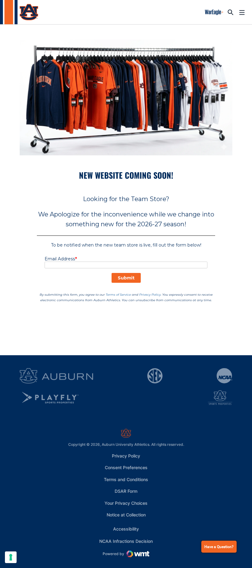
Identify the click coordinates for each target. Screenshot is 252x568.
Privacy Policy (126, 455)
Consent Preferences (126, 467)
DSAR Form (126, 491)
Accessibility (126, 528)
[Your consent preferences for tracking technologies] (11, 557)
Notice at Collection (126, 514)
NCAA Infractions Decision (126, 541)
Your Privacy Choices (126, 503)
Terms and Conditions (126, 479)
